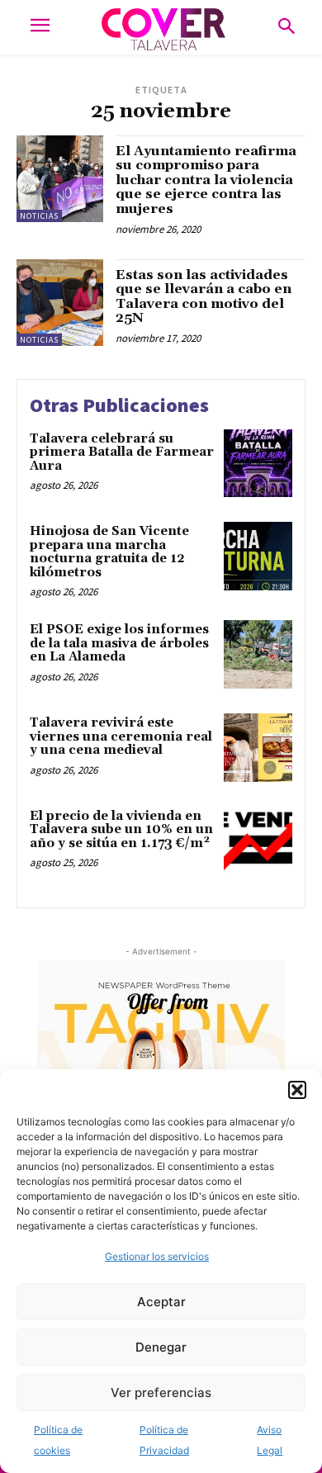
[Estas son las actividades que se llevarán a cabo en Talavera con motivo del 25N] (60, 302)
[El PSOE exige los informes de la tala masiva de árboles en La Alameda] (258, 654)
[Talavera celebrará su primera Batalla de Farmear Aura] (258, 463)
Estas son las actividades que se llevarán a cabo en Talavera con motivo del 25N (203, 297)
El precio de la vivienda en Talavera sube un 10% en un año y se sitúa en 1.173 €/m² (121, 829)
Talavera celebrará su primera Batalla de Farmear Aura (122, 452)
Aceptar (161, 1302)
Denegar (161, 1347)
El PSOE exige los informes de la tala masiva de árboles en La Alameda (119, 643)
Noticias (39, 216)
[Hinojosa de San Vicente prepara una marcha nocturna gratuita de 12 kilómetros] (258, 556)
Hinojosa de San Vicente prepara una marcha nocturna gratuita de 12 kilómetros (109, 551)
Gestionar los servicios (157, 1256)
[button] (297, 1090)
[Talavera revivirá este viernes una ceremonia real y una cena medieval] (258, 747)
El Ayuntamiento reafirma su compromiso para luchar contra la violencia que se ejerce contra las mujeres (206, 180)
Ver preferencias (161, 1392)
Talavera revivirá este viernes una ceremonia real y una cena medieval (121, 736)
